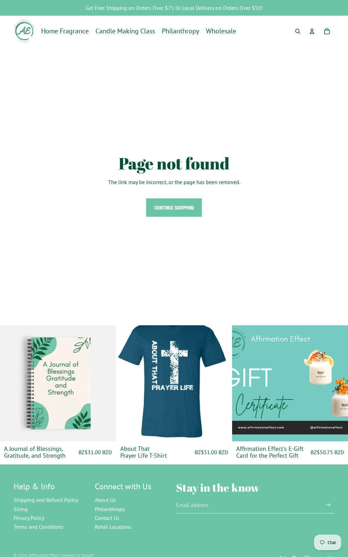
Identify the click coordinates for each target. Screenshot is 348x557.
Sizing (21, 509)
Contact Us (107, 517)
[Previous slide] (10, 383)
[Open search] (297, 31)
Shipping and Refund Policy (46, 499)
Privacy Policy (29, 517)
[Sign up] (328, 505)
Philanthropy (110, 509)
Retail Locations (113, 526)
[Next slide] (105, 383)
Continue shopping (174, 207)
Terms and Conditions (39, 526)
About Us (105, 499)
